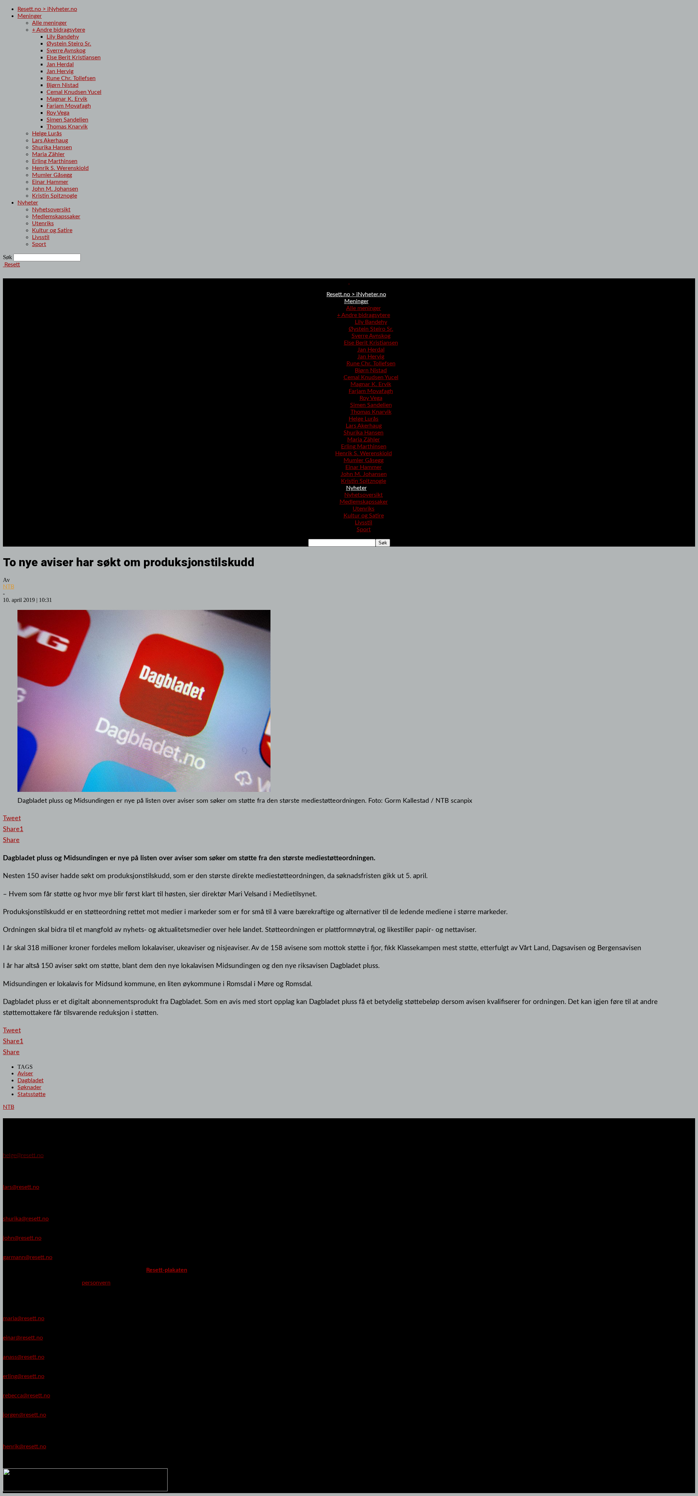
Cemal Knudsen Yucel (74, 92)
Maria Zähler (48, 154)
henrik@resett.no (24, 1446)
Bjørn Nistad (63, 85)
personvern (96, 1283)
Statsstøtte (31, 1094)
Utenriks (43, 223)
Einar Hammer (50, 182)
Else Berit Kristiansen (74, 57)
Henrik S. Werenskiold (60, 168)
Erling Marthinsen (54, 161)
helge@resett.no (23, 1155)
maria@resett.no (23, 1318)
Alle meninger (49, 23)
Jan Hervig (60, 71)
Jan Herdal (60, 64)
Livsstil (40, 237)
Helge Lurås (47, 133)
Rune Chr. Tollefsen (71, 78)
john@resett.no (22, 1238)
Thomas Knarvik (67, 127)
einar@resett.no (23, 1338)
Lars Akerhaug (50, 140)
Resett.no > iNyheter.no (47, 9)
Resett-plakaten (166, 1270)
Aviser (25, 1073)
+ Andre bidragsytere (58, 30)
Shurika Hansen (52, 147)
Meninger (29, 16)
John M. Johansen (55, 189)
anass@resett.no (23, 1357)
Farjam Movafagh (69, 106)
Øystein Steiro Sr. (69, 44)
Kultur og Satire (52, 230)
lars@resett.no (21, 1187)
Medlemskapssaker (56, 216)
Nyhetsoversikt (51, 210)
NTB (8, 587)
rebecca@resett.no (26, 1395)
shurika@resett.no (26, 1219)
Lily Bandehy (63, 37)
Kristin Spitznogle (54, 196)
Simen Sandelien (67, 120)
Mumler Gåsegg (52, 175)
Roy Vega (58, 113)
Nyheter (27, 203)
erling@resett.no (23, 1376)
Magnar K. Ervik (67, 99)
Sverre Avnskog (66, 50)
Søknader (29, 1087)
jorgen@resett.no (24, 1415)
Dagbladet (30, 1080)
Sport (39, 244)
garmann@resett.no (27, 1257)
